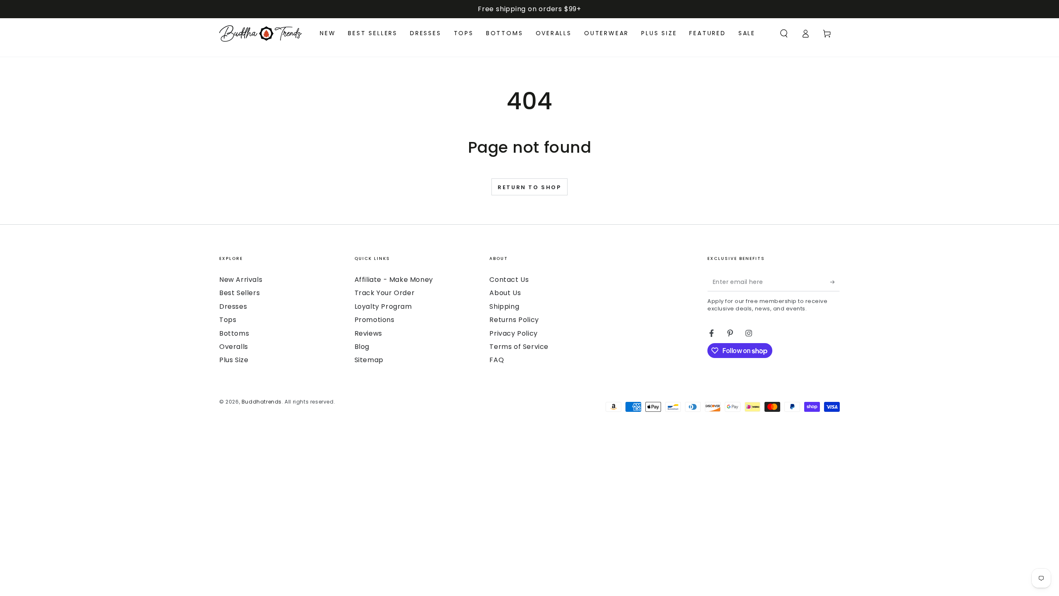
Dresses (233, 306)
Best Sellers (239, 293)
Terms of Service (519, 346)
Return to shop (529, 187)
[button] (784, 33)
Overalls (233, 346)
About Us (505, 293)
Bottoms (234, 333)
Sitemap (369, 360)
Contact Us (509, 279)
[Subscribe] (835, 282)
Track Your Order (385, 293)
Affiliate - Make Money (394, 279)
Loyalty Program (383, 306)
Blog (362, 346)
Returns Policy (514, 319)
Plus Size (233, 360)
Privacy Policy (513, 333)
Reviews (368, 333)
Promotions (375, 319)
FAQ (496, 360)
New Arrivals (240, 279)
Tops (227, 319)
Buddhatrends (262, 401)
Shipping (504, 306)
